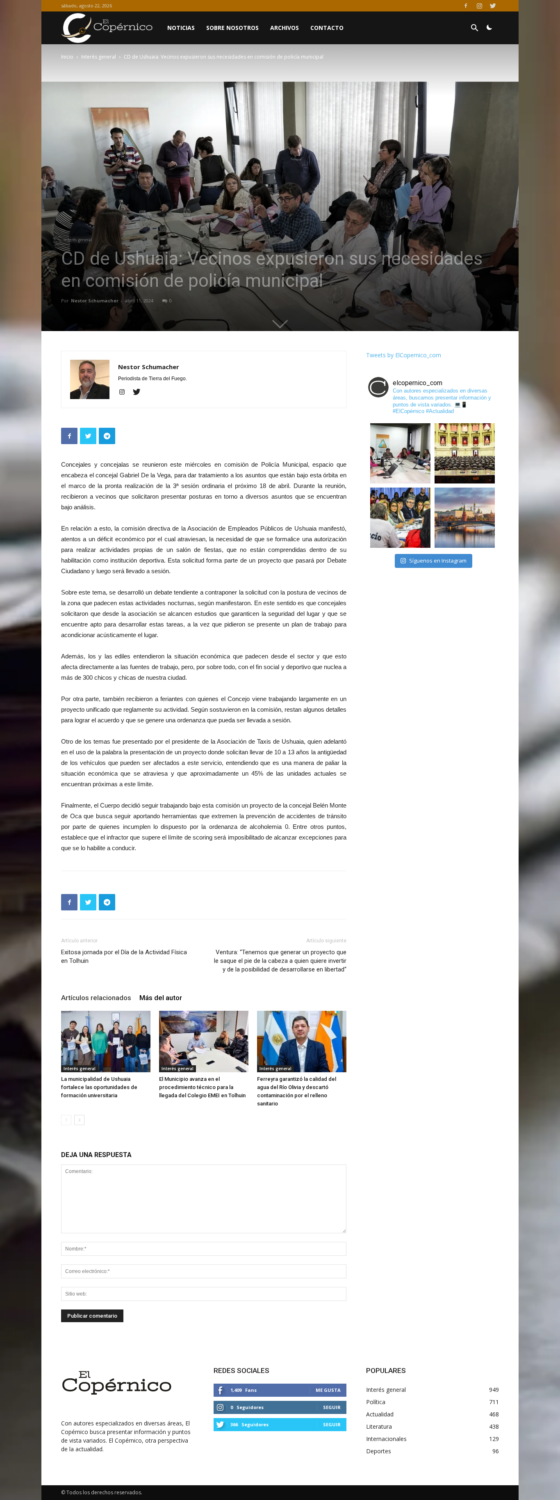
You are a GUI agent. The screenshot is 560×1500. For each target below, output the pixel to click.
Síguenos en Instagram (438, 560)
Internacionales (386, 1439)
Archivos (284, 28)
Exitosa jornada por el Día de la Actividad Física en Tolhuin (124, 956)
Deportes (378, 1451)
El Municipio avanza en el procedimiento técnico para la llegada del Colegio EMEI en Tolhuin (202, 1087)
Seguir (332, 1407)
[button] (474, 29)
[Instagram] (479, 5)
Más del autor (160, 998)
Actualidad (380, 1414)
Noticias (181, 28)
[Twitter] (493, 5)
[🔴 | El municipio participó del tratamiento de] (400, 518)
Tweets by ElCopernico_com (403, 355)
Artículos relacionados (96, 998)
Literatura (379, 1426)
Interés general (98, 56)
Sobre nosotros (232, 28)
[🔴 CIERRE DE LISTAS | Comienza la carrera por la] (465, 453)
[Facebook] (466, 5)
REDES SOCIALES (241, 1370)
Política (375, 1402)
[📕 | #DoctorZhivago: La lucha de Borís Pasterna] (465, 518)
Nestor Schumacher (94, 300)
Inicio (67, 56)
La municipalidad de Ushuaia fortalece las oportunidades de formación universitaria (99, 1087)
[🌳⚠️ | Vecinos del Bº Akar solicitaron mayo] (400, 453)
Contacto (327, 28)
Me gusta (328, 1390)
